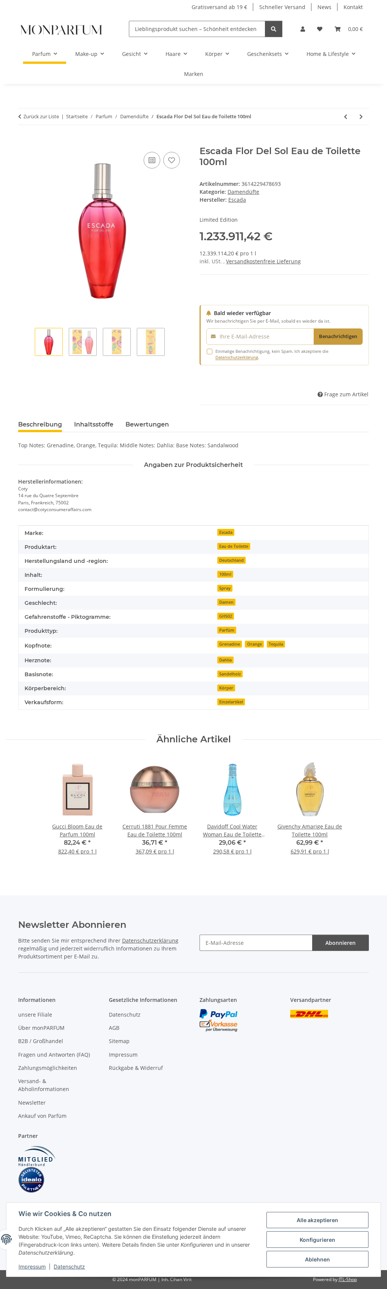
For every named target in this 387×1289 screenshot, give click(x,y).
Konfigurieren (317, 1239)
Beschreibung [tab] (40, 424)
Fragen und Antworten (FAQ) (54, 1054)
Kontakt (353, 7)
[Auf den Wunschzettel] (171, 160)
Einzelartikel (231, 702)
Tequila (276, 644)
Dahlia (225, 660)
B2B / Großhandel (40, 1041)
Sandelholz (230, 674)
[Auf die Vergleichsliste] (152, 160)
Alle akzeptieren (317, 1220)
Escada (225, 532)
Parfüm (226, 630)
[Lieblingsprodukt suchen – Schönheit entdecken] (273, 29)
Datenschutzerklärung (236, 357)
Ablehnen (317, 1259)
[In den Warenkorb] (24, 142)
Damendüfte (243, 191)
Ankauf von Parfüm (42, 1115)
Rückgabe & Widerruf (136, 1067)
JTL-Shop (348, 1279)
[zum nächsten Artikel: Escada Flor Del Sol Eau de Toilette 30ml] (361, 116)
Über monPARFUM (41, 1027)
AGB (114, 1027)
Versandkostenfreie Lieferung (263, 261)
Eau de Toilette (233, 546)
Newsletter (32, 1102)
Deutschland (231, 560)
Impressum (32, 1266)
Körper (226, 688)
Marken (193, 73)
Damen (226, 602)
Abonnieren (340, 942)
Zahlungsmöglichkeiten (47, 1067)
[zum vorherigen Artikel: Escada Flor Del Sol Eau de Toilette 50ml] (345, 116)
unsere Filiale (35, 1014)
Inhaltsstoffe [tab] (93, 424)
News (324, 7)
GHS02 (225, 616)
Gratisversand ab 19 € (219, 7)
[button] (302, 29)
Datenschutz (69, 1266)
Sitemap (119, 1041)
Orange (254, 644)
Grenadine (229, 644)
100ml (225, 574)
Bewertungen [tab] (147, 424)
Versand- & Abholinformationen (43, 1085)
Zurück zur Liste (41, 116)
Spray (225, 588)
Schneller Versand (282, 7)
